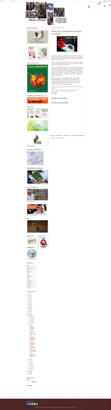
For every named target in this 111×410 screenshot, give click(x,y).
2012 (29, 372)
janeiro (30, 368)
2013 (29, 370)
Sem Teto (29, 287)
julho (30, 325)
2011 (29, 374)
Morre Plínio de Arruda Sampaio (32, 347)
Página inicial (67, 135)
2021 (29, 302)
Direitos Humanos (30, 268)
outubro (30, 320)
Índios (28, 274)
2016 (29, 311)
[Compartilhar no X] (54, 92)
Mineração (29, 283)
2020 (29, 304)
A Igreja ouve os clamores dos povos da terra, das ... (32, 356)
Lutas (55, 94)
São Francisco (29, 284)
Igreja (28, 273)
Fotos (28, 269)
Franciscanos (29, 271)
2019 (29, 306)
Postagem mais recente (56, 135)
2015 (29, 313)
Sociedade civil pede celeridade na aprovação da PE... (32, 351)
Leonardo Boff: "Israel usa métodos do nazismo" (31, 328)
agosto (30, 323)
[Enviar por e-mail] (52, 92)
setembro (31, 321)
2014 (29, 314)
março (30, 364)
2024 (29, 297)
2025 (29, 295)
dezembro (31, 316)
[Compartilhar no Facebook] (55, 92)
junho (30, 359)
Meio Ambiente (29, 281)
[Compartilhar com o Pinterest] (56, 92)
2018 (29, 307)
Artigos (28, 265)
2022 (29, 300)
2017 (29, 309)
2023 (29, 299)
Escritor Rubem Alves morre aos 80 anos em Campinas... (32, 339)
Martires (28, 279)
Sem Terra (29, 286)
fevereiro (31, 366)
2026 (29, 293)
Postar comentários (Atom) (58, 137)
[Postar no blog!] (53, 92)
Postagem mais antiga (78, 135)
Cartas (28, 266)
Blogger (75, 407)
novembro (31, 318)
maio (30, 361)
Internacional (29, 276)
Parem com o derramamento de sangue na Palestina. (32, 343)
